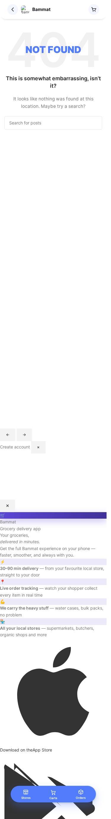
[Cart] (94, 9)
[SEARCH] (95, 123)
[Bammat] (25, 9)
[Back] (12, 9)
